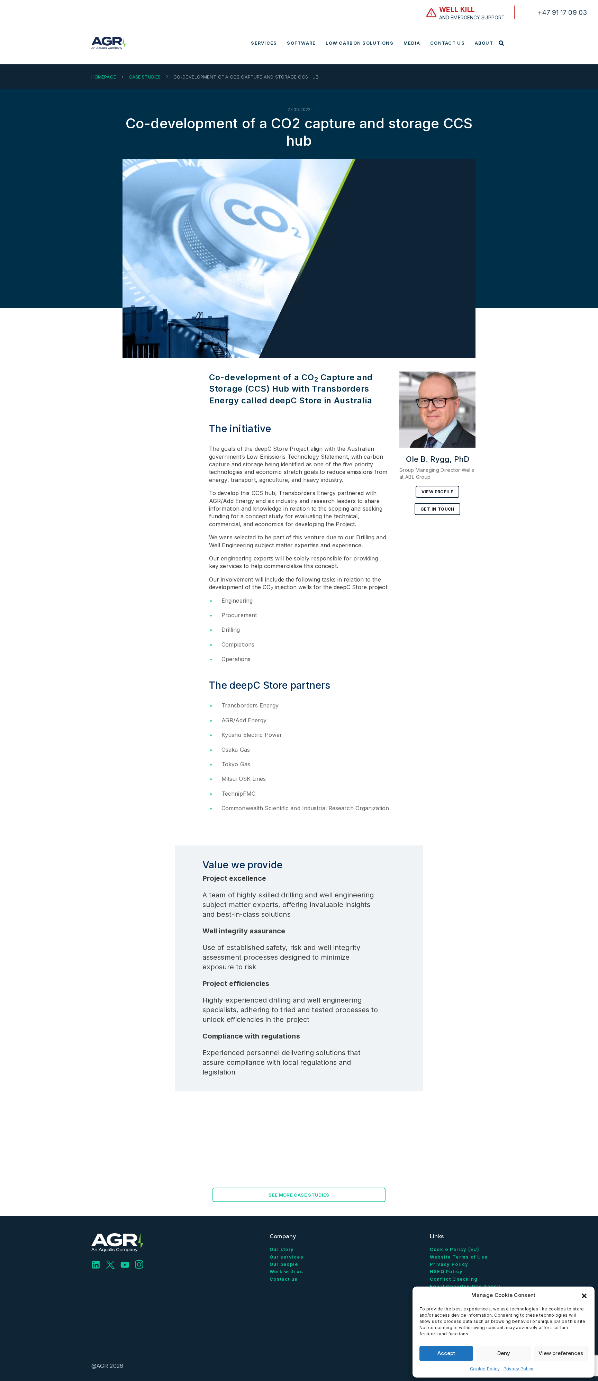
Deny (503, 1353)
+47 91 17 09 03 (562, 12)
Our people (284, 1264)
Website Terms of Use (459, 1257)
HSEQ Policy (446, 1271)
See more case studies (299, 1195)
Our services (286, 1257)
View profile (438, 491)
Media (412, 43)
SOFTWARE (301, 43)
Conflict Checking (454, 1279)
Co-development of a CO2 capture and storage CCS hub (299, 132)
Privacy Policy (519, 1368)
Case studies (145, 77)
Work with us (286, 1271)
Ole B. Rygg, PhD (437, 459)
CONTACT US (447, 43)
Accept (446, 1353)
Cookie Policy (485, 1368)
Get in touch (437, 509)
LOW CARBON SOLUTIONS (359, 43)
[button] (584, 1295)
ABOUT (484, 43)
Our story (282, 1249)
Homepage (103, 77)
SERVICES (264, 43)
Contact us (284, 1279)
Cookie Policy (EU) (455, 1249)
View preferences (560, 1353)
